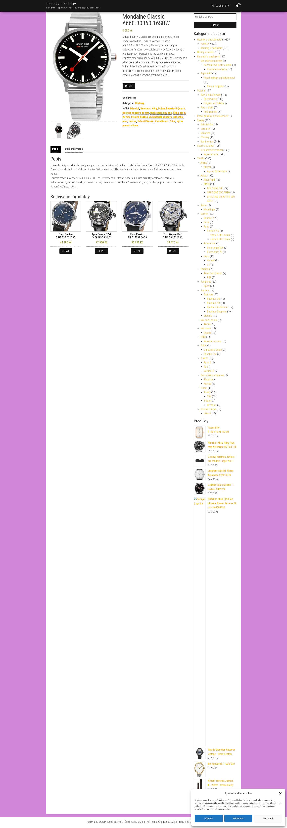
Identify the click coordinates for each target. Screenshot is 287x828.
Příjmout (208, 818)
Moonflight (209, 179)
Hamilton (205, 269)
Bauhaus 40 (213, 303)
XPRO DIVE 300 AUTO (218, 192)
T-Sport (207, 400)
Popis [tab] (55, 148)
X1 (208, 264)
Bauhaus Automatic (217, 307)
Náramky (205, 128)
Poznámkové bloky (217, 69)
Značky (201, 158)
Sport (207, 286)
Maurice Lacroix (208, 320)
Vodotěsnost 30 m (165, 121)
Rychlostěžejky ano (161, 112)
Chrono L (212, 405)
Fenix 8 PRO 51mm (220, 239)
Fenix (206, 226)
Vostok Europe (208, 409)
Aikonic (207, 324)
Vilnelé (207, 413)
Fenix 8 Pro (213, 230)
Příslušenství (220, 5)
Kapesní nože (211, 154)
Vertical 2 (209, 371)
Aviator (204, 175)
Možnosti (268, 818)
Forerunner (210, 243)
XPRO (207, 184)
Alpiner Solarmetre (217, 171)
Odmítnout (238, 818)
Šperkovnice (210, 99)
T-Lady (207, 392)
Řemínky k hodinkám (211, 48)
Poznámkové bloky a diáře (218, 65)
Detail (129, 85)
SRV (209, 396)
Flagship (208, 379)
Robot (203, 345)
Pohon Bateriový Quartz (171, 108)
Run (206, 366)
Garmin (204, 213)
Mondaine (205, 328)
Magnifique (209, 209)
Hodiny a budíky (205, 52)
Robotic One (210, 354)
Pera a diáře (206, 107)
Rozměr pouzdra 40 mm (135, 112)
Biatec (203, 205)
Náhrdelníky (206, 124)
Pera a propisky (215, 86)
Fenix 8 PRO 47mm (220, 235)
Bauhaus (208, 294)
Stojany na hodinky (214, 103)
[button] (280, 793)
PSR (209, 277)
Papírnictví (206, 73)
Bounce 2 (209, 218)
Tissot (203, 388)
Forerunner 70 (214, 252)
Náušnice (205, 133)
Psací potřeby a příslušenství (219, 77)
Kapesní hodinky (212, 341)
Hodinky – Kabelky (61, 4)
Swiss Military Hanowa (212, 375)
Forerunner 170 (215, 247)
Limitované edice (213, 349)
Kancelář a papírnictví (208, 56)
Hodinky (139, 103)
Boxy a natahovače (210, 94)
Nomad (207, 383)
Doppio (207, 332)
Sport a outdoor (205, 145)
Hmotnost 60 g (149, 108)
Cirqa (206, 222)
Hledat (215, 25)
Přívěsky (204, 137)
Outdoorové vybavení (211, 150)
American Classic (213, 273)
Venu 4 (211, 260)
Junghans (205, 281)
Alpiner (207, 167)
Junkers (204, 290)
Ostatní (201, 90)
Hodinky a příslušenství (209, 39)
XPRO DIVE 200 (215, 188)
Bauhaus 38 (213, 298)
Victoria (208, 315)
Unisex (132, 121)
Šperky (200, 120)
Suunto (204, 358)
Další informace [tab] (74, 148)
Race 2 (207, 362)
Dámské (134, 108)
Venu (206, 256)
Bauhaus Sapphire (217, 311)
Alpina (203, 162)
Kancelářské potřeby (211, 60)
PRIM (203, 337)
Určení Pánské (146, 121)
